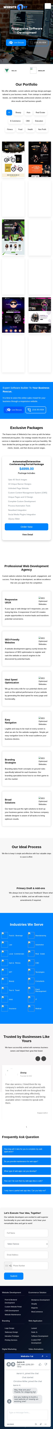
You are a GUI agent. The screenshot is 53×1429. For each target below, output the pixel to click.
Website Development (11, 1292)
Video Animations (36, 1349)
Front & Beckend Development (11, 1301)
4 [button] (30, 1120)
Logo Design (9, 1328)
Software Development (39, 1336)
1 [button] (22, 548)
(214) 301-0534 (40, 43)
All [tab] (9, 112)
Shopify (34, 1304)
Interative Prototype (12, 1336)
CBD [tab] (28, 121)
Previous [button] (37, 1058)
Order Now (26, 526)
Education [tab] (39, 121)
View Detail (27, 534)
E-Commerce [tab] (15, 121)
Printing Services (11, 1340)
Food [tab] (20, 129)
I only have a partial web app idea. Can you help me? (25, 1191)
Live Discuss (19, 43)
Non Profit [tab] (42, 129)
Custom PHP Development (36, 1341)
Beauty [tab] (18, 112)
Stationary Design (11, 1332)
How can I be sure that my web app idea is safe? (23, 1181)
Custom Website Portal (13, 1307)
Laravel (34, 1328)
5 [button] (34, 1120)
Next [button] (43, 1058)
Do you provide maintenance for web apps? (21, 1161)
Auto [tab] (28, 112)
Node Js (34, 1332)
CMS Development (12, 1311)
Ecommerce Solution (37, 1292)
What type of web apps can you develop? (20, 1171)
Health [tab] (30, 129)
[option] (13, 70)
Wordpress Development (40, 1300)
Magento (34, 1308)
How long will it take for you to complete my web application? (23, 1150)
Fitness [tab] (10, 129)
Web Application (35, 1321)
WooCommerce (37, 1312)
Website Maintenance (13, 1315)
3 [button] (30, 548)
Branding (6, 1321)
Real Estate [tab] (40, 112)
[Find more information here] (27, 1390)
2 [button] (26, 548)
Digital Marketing (9, 1349)
